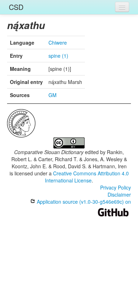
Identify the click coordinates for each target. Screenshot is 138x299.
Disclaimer (119, 194)
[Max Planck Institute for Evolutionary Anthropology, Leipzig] (21, 122)
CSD (16, 7)
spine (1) (58, 55)
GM (52, 94)
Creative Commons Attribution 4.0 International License (87, 177)
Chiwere (57, 42)
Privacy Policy (115, 187)
